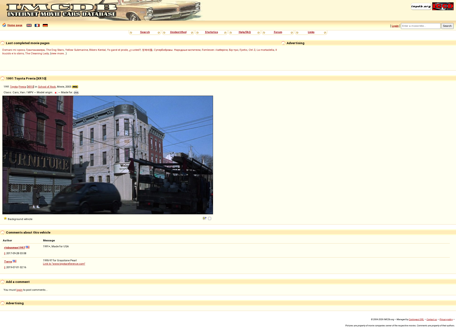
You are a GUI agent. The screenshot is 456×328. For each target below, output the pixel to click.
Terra (8, 261)
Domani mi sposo (13, 50)
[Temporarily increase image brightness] (205, 218)
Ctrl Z (252, 50)
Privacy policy (446, 319)
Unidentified (178, 32)
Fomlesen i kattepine (215, 50)
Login (395, 26)
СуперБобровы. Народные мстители (177, 50)
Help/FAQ (245, 32)
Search (145, 32)
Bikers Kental (97, 50)
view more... (58, 53)
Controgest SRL (416, 319)
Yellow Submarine (76, 50)
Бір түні (233, 50)
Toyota (14, 86)
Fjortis (243, 50)
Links (311, 32)
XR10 (30, 86)
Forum (278, 32)
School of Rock (47, 86)
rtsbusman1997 (14, 247)
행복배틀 (147, 50)
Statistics (211, 32)
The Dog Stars (55, 50)
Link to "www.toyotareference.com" (64, 263)
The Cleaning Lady (37, 53)
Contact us (432, 319)
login (19, 289)
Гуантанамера (35, 50)
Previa (22, 86)
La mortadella (265, 50)
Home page (14, 25)
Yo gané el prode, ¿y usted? (124, 50)
